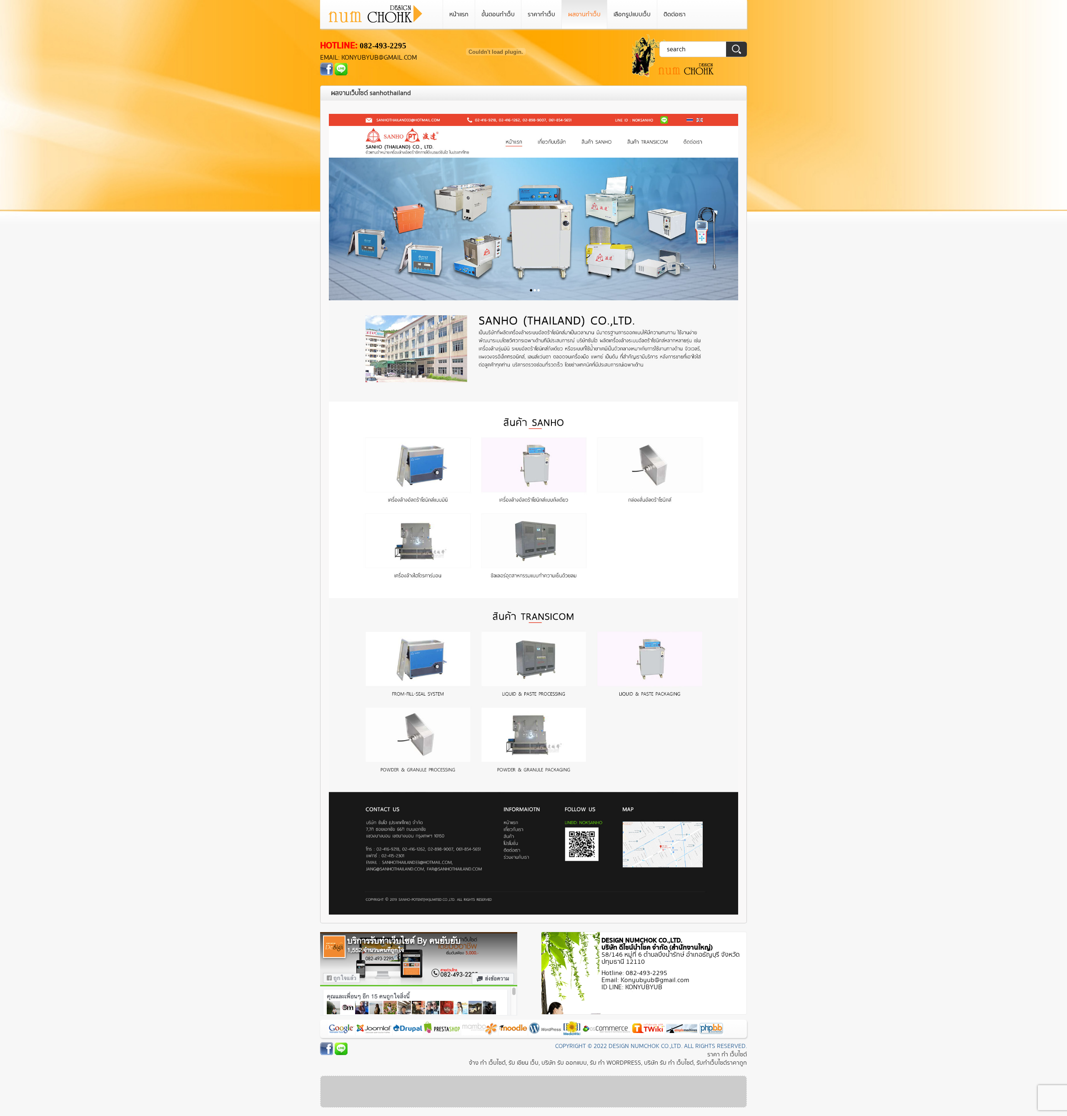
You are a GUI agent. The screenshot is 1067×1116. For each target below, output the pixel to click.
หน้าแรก (458, 14)
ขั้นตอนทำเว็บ (498, 14)
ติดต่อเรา (675, 14)
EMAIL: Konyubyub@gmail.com (368, 58)
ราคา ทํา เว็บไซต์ (727, 1054)
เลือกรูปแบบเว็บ (632, 14)
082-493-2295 (383, 45)
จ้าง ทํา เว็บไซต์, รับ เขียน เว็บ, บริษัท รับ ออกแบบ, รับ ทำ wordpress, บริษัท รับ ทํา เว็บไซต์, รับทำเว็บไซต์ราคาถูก (608, 1062)
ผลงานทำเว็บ (584, 14)
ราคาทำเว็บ (541, 14)
